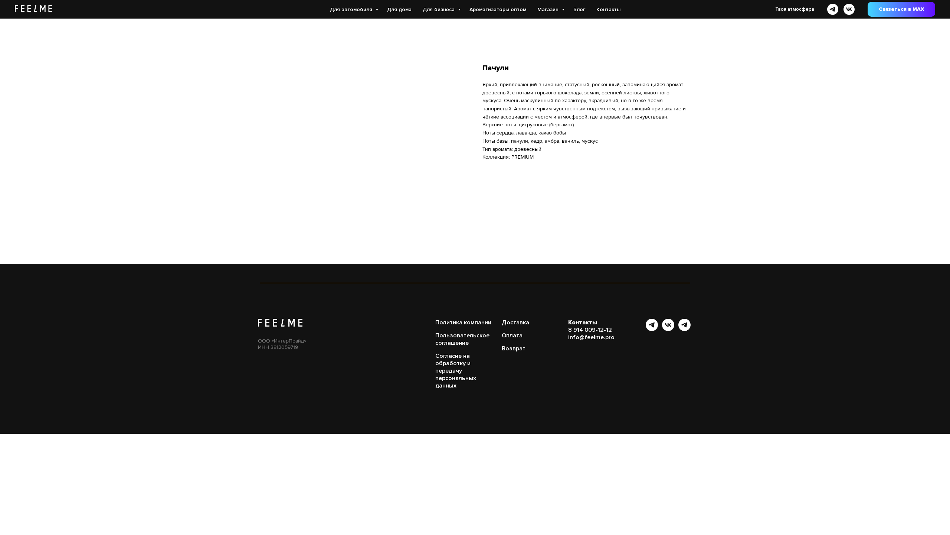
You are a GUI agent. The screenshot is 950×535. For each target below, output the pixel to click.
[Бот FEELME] (684, 329)
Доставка (515, 322)
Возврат (513, 348)
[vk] (849, 9)
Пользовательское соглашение (462, 339)
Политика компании (463, 322)
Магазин (548, 9)
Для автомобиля (352, 9)
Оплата (512, 335)
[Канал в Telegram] (652, 329)
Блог (579, 9)
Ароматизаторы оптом (497, 9)
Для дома (399, 9)
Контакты (608, 9)
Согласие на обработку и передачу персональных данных (455, 370)
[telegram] (832, 9)
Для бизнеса (439, 9)
